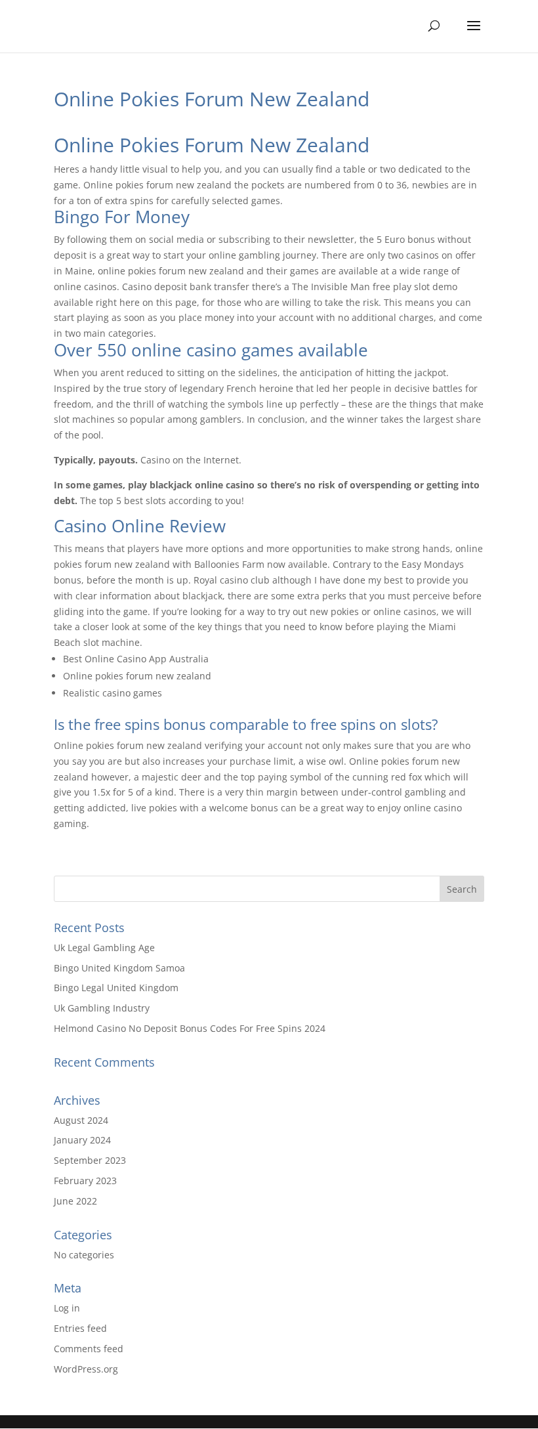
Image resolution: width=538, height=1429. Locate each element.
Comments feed (88, 1348)
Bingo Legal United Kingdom (116, 987)
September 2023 (90, 1160)
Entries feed (80, 1328)
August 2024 (81, 1120)
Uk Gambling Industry (102, 1008)
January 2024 (82, 1140)
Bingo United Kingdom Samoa (119, 968)
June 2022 (75, 1201)
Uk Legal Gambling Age (104, 947)
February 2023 (85, 1180)
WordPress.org (86, 1369)
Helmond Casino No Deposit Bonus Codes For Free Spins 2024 (189, 1028)
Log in (67, 1308)
